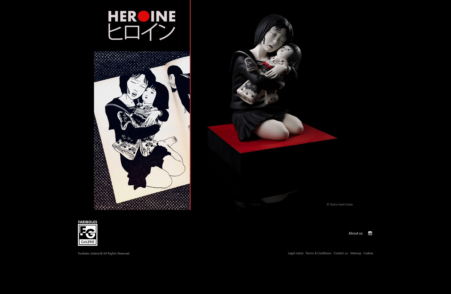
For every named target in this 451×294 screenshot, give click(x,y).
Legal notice (295, 253)
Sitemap (355, 253)
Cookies (368, 253)
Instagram (370, 233)
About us (356, 233)
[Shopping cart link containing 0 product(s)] (371, 2)
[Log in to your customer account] (365, 2)
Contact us (341, 253)
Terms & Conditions (318, 253)
